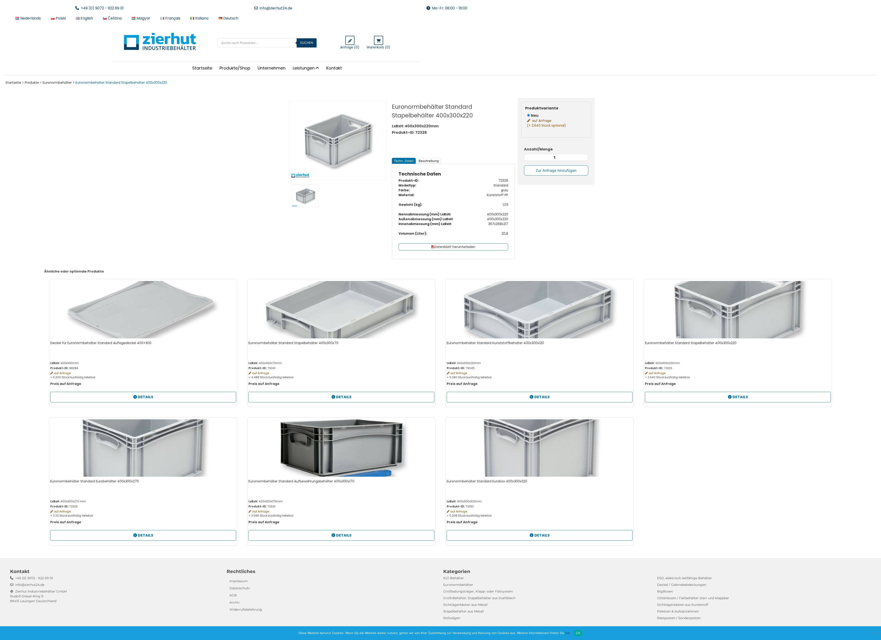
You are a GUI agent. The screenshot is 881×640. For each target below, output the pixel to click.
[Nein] (875, 633)
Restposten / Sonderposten (679, 618)
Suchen (306, 43)
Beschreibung (429, 161)
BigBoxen (665, 591)
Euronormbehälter (57, 82)
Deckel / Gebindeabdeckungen (681, 585)
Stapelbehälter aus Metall (463, 611)
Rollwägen (451, 618)
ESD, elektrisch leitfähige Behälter (684, 578)
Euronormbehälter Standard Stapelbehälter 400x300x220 (121, 82)
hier (567, 633)
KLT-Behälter (453, 578)
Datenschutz (239, 588)
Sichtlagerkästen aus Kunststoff (682, 605)
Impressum (238, 581)
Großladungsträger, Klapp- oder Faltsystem (478, 591)
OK (578, 633)
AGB (233, 595)
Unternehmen (271, 68)
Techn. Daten (404, 161)
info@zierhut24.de (276, 8)
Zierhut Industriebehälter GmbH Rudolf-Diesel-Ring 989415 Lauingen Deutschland (38, 596)
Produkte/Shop (235, 68)
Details (145, 397)
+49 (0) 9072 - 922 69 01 (102, 8)
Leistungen (304, 68)
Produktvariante (541, 108)
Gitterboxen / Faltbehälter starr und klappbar (693, 598)
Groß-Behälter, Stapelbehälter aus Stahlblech (479, 598)
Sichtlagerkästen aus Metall (465, 605)
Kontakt (334, 68)
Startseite (202, 68)
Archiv (234, 602)
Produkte (32, 82)
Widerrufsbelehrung (245, 609)
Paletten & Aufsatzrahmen (678, 611)
